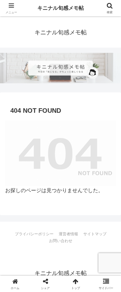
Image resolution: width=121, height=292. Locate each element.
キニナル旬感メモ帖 (60, 8)
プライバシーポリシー (34, 234)
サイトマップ (94, 234)
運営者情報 (68, 234)
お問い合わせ (60, 241)
